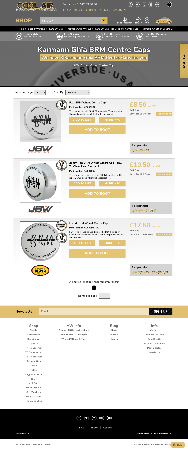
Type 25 (33, 343)
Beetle (33, 330)
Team (66, 10)
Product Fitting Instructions (74, 330)
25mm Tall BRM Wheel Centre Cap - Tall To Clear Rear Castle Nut (95, 164)
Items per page (23, 92)
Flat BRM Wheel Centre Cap (87, 102)
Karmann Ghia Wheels (79, 28)
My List (138, 23)
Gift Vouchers (33, 392)
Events (104, 10)
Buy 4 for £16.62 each (141, 234)
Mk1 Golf (34, 378)
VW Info (119, 10)
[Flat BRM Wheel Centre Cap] (40, 121)
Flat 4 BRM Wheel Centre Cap (88, 223)
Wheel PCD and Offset (73, 339)
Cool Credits (154, 339)
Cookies (107, 427)
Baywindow (33, 339)
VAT (147, 23)
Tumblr (144, 4)
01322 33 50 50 (87, 4)
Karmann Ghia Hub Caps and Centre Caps (116, 28)
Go (104, 20)
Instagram (151, 4)
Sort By (58, 92)
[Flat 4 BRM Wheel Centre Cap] (40, 242)
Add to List (82, 120)
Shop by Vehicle (36, 28)
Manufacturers (33, 396)
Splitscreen (33, 334)
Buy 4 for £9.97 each (140, 174)
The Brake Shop (33, 400)
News (114, 330)
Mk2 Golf (34, 383)
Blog (78, 10)
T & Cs (80, 427)
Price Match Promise (154, 343)
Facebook (130, 4)
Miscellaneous (33, 387)
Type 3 (33, 365)
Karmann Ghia (56, 28)
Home (21, 28)
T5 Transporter (33, 352)
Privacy (94, 427)
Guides (90, 10)
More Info (112, 120)
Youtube (157, 4)
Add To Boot (97, 129)
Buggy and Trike (33, 374)
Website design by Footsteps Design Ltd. (153, 433)
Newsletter (25, 311)
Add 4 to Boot (164, 114)
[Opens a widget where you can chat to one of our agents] (177, 445)
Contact (154, 330)
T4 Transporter (33, 347)
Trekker (33, 370)
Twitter (137, 4)
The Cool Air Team (154, 334)
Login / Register (124, 23)
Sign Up (160, 311)
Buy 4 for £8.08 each (140, 113)
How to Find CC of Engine (73, 334)
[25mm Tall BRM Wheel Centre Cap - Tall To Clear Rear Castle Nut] (40, 181)
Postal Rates (154, 347)
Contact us (69, 4)
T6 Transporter (33, 356)
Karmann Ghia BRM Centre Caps (159, 28)
